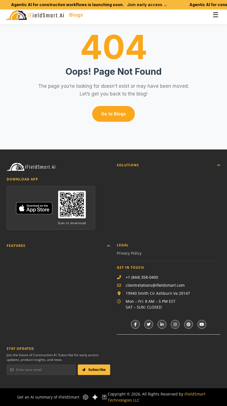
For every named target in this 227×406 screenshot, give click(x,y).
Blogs (76, 15)
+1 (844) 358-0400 (142, 277)
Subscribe (96, 369)
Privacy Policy (129, 253)
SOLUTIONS (128, 165)
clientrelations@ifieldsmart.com (155, 285)
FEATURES (16, 245)
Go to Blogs (113, 114)
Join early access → (147, 4)
